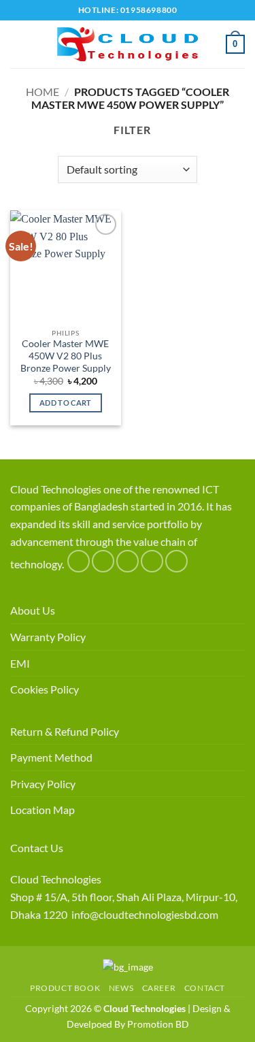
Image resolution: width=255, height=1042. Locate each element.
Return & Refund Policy (64, 731)
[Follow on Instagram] (103, 561)
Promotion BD (158, 1024)
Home (42, 91)
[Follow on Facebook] (78, 561)
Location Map (42, 809)
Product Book (65, 988)
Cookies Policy (44, 689)
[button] (18, 44)
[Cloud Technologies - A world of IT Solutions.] (128, 44)
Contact (204, 988)
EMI (20, 663)
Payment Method (51, 757)
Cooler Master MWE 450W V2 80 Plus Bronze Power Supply (65, 355)
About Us (32, 610)
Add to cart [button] (65, 402)
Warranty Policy (48, 636)
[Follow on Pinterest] (176, 561)
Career (159, 988)
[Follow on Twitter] (127, 561)
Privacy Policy (42, 783)
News (121, 988)
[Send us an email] (152, 561)
